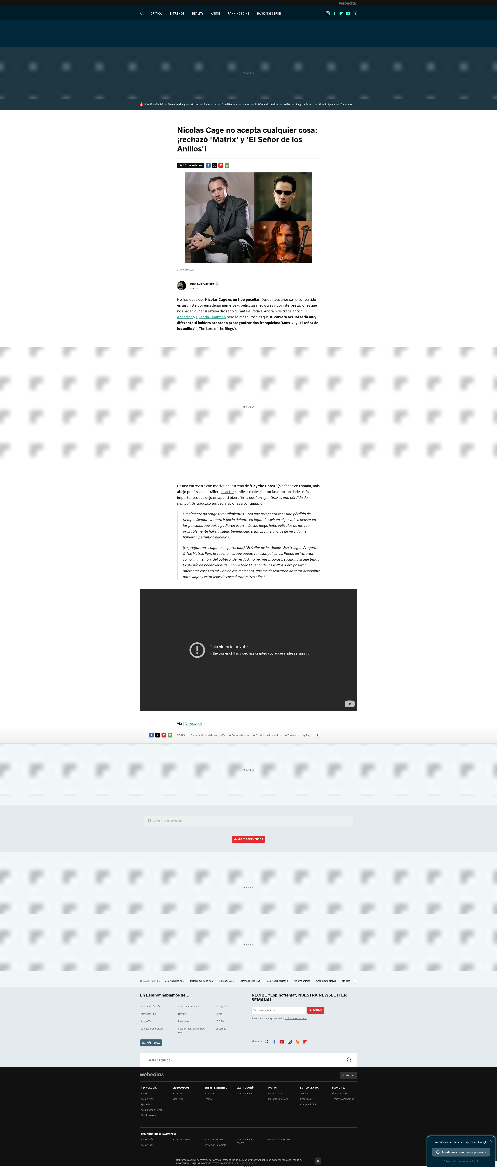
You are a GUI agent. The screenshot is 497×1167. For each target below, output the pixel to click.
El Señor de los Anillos (266, 104)
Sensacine (210, 1093)
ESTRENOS (176, 13)
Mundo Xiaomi (148, 1115)
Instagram (327, 13)
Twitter (355, 13)
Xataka (144, 1093)
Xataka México (148, 1139)
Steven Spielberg (176, 104)
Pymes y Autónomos (343, 1099)
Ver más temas (151, 1042)
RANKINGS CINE (238, 13)
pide (278, 311)
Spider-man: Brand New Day (191, 1030)
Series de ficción (151, 1006)
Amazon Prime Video (190, 1006)
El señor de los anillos (268, 735)
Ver (250, 839)
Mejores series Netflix (277, 981)
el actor (227, 491)
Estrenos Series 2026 (250, 981)
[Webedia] (348, 3)
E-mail (227, 165)
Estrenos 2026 (226, 981)
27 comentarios (192, 165)
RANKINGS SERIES (269, 13)
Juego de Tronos (304, 104)
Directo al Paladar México (245, 1141)
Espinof (208, 1099)
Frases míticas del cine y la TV (208, 735)
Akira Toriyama (327, 104)
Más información (248, 1163)
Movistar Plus (148, 1014)
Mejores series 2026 (175, 981)
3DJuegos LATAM (181, 1139)
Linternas (220, 1028)
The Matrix (293, 735)
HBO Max (220, 1021)
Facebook (334, 13)
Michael (194, 104)
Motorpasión (275, 1093)
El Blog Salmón (340, 1093)
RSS (297, 1041)
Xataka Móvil (148, 1099)
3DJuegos (178, 1093)
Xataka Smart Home (151, 1109)
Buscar (349, 1059)
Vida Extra (178, 1099)
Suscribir (315, 1010)
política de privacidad (296, 1018)
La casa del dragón (152, 1028)
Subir (345, 1075)
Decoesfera (306, 1099)
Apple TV (146, 1021)
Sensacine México (214, 1139)
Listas (218, 1014)
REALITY (197, 13)
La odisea (183, 1021)
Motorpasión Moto (278, 1099)
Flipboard (341, 13)
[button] (203, 283)
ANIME (215, 13)
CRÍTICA (156, 13)
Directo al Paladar (245, 1093)
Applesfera (146, 1104)
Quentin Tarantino (211, 316)
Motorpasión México (279, 1139)
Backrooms (210, 104)
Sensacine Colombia (215, 1145)
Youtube (348, 13)
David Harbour (229, 104)
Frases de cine (240, 735)
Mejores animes (302, 981)
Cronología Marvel (326, 981)
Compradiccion (308, 1104)
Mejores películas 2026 (202, 981)
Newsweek (193, 723)
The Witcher (347, 104)
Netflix (287, 104)
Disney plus (222, 1006)
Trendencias (306, 1093)
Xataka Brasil (148, 1145)
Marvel (246, 104)
